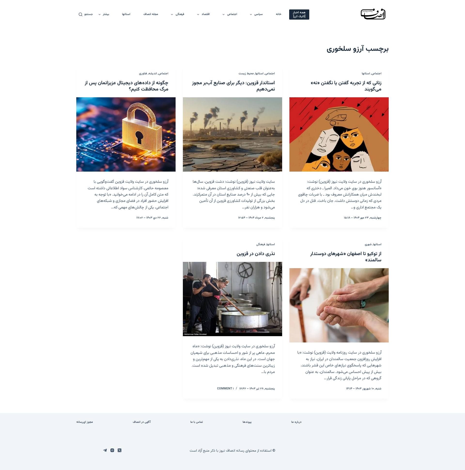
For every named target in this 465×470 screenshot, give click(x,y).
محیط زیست (246, 73)
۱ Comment (225, 389)
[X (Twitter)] (119, 450)
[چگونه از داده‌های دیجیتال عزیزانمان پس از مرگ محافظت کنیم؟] (126, 134)
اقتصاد (206, 14)
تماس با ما (196, 422)
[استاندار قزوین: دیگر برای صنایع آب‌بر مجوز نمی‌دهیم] (232, 134)
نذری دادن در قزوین (256, 254)
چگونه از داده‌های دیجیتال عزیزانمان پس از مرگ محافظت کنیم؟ (126, 86)
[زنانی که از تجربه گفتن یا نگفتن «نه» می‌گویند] (339, 134)
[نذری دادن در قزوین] (232, 299)
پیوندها (247, 422)
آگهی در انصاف (142, 422)
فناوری (143, 73)
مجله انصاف (150, 14)
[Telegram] (105, 450)
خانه (278, 14)
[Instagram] (112, 450)
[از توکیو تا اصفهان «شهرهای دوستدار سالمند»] (339, 305)
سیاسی (258, 14)
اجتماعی (232, 14)
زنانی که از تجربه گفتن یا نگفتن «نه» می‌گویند (346, 86)
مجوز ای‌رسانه (84, 422)
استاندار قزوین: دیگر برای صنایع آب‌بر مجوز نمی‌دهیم (233, 86)
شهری (368, 244)
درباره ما (296, 422)
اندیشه (152, 73)
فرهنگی (180, 14)
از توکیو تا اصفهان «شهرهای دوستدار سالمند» (345, 257)
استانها (126, 14)
